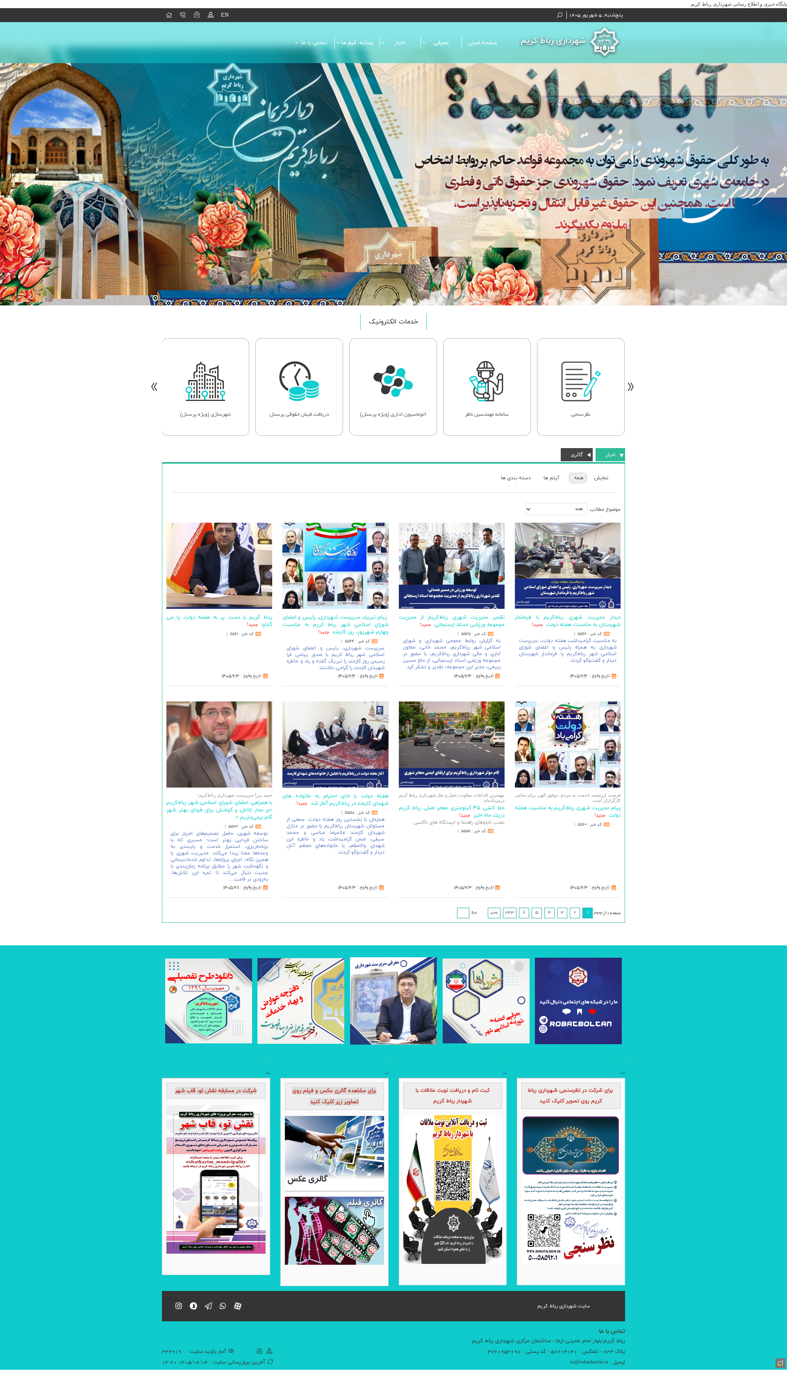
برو (474, 912)
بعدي (494, 913)
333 (509, 912)
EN (225, 15)
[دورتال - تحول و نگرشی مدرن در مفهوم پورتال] (780, 1362)
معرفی (441, 43)
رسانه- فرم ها (357, 43)
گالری (577, 455)
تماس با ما (314, 43)
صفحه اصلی (482, 43)
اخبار (400, 43)
